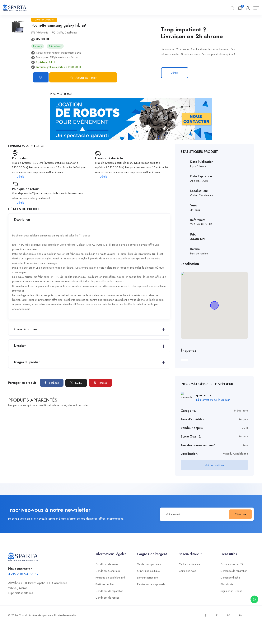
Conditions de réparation (109, 591)
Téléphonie (42, 32)
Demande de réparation (234, 571)
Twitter (78, 383)
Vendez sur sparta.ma (149, 564)
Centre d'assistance (189, 564)
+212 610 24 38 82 (23, 574)
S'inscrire (240, 514)
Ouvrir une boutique (148, 571)
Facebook (53, 383)
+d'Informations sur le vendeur (213, 400)
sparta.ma (47, 615)
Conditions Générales (108, 571)
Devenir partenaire (147, 577)
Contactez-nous (187, 571)
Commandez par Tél (232, 564)
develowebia (69, 615)
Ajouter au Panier (86, 78)
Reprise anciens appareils (151, 584)
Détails (175, 73)
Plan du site (227, 584)
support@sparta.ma (20, 593)
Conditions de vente (107, 564)
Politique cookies (105, 584)
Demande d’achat (230, 577)
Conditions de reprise (107, 598)
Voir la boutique (214, 465)
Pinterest (102, 383)
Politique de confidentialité (110, 577)
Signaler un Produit (231, 591)
